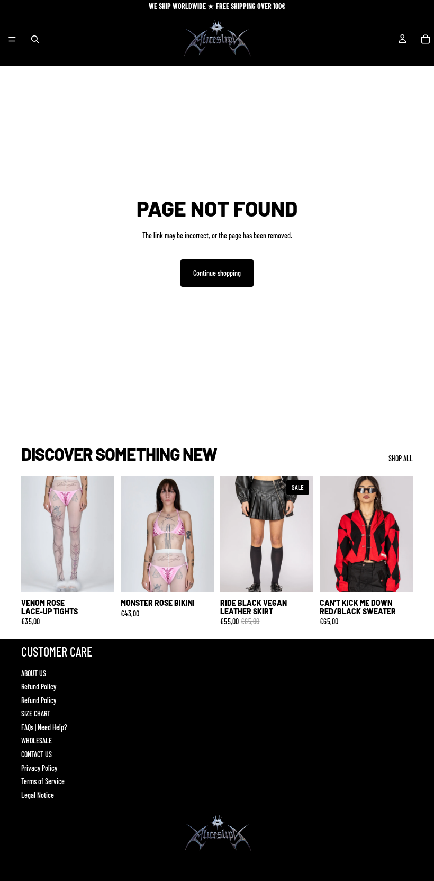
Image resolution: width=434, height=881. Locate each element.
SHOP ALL (400, 458)
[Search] (35, 39)
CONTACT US (36, 754)
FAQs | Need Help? (44, 727)
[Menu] (12, 39)
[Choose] (97, 576)
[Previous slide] (32, 534)
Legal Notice (37, 794)
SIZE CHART (35, 713)
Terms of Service (43, 781)
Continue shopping (217, 272)
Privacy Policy (39, 767)
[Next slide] (102, 534)
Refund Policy (38, 686)
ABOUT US (33, 673)
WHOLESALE (36, 740)
